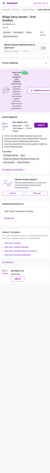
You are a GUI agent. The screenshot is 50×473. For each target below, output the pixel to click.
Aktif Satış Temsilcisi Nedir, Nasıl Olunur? (21, 251)
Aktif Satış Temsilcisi (12, 243)
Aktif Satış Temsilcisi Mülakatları (17, 255)
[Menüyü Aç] (3, 3)
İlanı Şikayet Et (8, 262)
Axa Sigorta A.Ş (8, 24)
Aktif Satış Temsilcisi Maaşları (16, 247)
